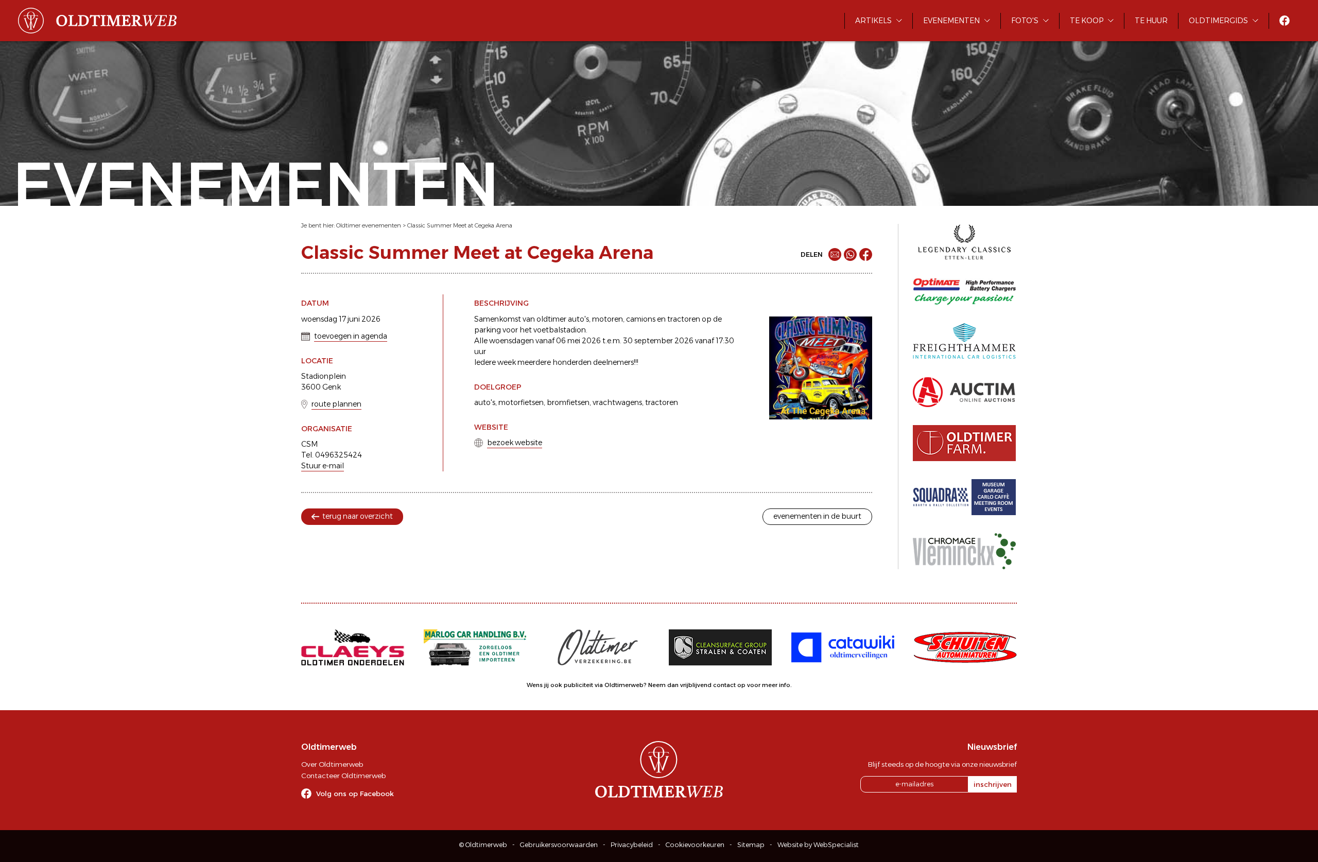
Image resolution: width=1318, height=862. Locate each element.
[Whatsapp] (850, 254)
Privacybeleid (632, 845)
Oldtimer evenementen (368, 225)
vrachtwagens (617, 402)
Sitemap (751, 845)
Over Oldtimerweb (332, 764)
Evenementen (951, 20)
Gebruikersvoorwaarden (559, 845)
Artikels (873, 20)
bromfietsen (568, 402)
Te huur (1151, 20)
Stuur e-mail (322, 465)
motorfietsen (521, 402)
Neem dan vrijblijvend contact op (696, 685)
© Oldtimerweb (483, 845)
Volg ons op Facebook (355, 793)
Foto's (1024, 20)
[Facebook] (865, 254)
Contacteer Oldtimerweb (343, 775)
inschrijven (993, 784)
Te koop (1086, 20)
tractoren (661, 402)
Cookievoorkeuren (695, 845)
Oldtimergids (1218, 20)
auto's (484, 402)
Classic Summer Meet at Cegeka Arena (459, 225)
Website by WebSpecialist (818, 845)
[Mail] (834, 254)
